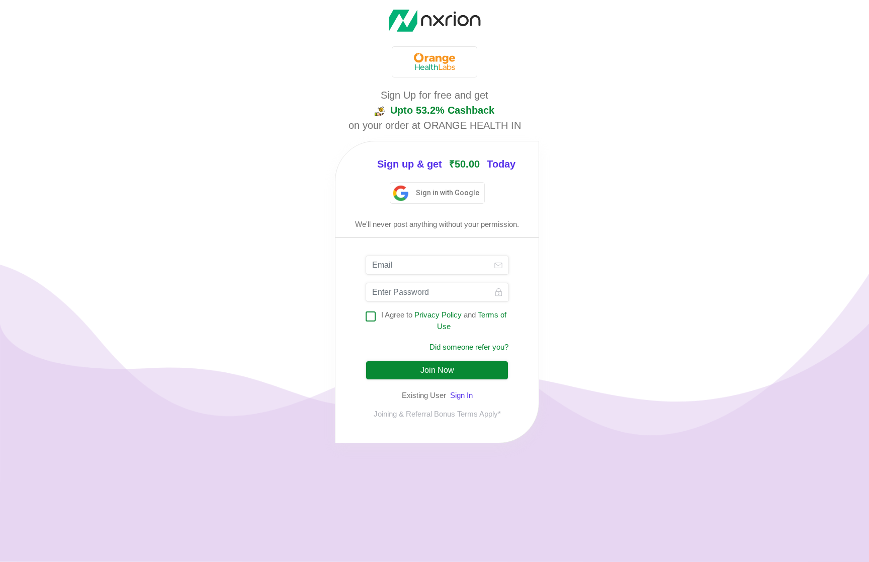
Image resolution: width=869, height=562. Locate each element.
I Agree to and (443, 320)
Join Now (437, 370)
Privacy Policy (438, 314)
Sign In (461, 395)
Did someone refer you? (468, 347)
